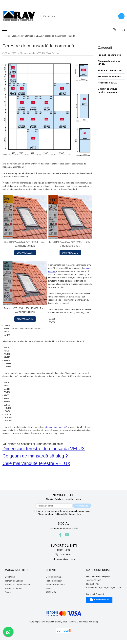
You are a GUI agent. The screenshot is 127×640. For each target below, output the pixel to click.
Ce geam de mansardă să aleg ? (35, 455)
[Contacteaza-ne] (115, 29)
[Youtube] (67, 535)
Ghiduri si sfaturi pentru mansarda (107, 90)
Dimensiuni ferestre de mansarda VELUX (43, 448)
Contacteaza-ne (101, 600)
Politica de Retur (54, 581)
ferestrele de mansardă (56, 427)
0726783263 (65, 554)
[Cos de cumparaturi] (123, 29)
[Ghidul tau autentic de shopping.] (63, 630)
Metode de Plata (53, 577)
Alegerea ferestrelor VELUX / (30, 36)
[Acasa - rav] (19, 16)
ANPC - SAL (52, 592)
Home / (8, 36)
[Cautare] (121, 16)
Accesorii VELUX (107, 82)
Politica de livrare (13, 588)
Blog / (14, 36)
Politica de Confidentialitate (68, 514)
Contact (8, 592)
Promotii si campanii (109, 54)
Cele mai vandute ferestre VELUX (36, 463)
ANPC (49, 588)
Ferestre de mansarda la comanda (59, 36)
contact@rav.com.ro (65, 559)
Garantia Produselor (55, 584)
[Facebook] (60, 535)
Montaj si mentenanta (110, 70)
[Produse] (4, 30)
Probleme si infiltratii (109, 76)
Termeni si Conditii (14, 581)
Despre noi (10, 577)
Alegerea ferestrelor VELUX (32, 53)
